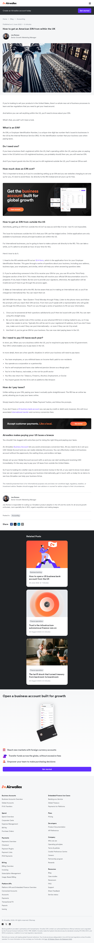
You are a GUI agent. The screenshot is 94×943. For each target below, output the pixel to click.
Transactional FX (8, 902)
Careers (51, 855)
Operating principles (55, 844)
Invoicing (5, 870)
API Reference (53, 831)
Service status (53, 895)
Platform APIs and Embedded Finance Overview (19, 887)
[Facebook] (3, 924)
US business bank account (28, 409)
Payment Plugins (8, 849)
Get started (84, 10)
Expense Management (10, 824)
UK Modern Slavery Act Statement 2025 (60, 939)
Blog (12, 19)
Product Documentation (56, 827)
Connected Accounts (9, 891)
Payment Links (7, 852)
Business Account (21, 447)
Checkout (5, 845)
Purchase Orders (8, 831)
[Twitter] (6, 924)
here (45, 939)
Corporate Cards (8, 820)
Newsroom (52, 880)
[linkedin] (18, 524)
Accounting (21, 19)
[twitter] (15, 524)
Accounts (5, 895)
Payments (5, 898)
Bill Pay (4, 828)
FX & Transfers (7, 806)
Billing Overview (7, 866)
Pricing (50, 817)
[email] (22, 524)
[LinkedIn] (10, 924)
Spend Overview (8, 817)
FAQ (49, 884)
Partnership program (55, 859)
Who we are (52, 841)
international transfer (20, 412)
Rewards (51, 863)
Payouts (4, 905)
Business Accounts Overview (12, 799)
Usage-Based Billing (9, 877)
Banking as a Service (55, 799)
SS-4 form (40, 260)
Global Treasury (53, 803)
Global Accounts (8, 803)
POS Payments (7, 856)
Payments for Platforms (56, 806)
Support (51, 887)
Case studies (52, 876)
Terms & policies (54, 848)
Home (5, 19)
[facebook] (11, 524)
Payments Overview (9, 841)
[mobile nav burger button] (89, 3)
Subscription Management (11, 873)
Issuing (4, 909)
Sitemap (32, 920)
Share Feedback (54, 891)
